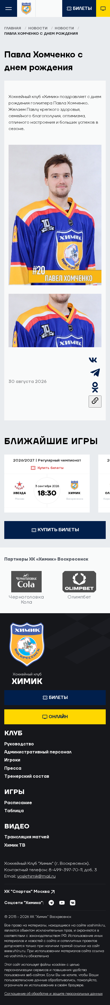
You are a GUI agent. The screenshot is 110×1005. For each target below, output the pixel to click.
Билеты (82, 8)
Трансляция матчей (26, 837)
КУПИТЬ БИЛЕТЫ (58, 530)
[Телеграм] (95, 377)
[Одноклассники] (95, 392)
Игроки (12, 760)
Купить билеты (50, 468)
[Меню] (8, 8)
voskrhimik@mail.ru (36, 876)
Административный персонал (38, 752)
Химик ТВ (14, 845)
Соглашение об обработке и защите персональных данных (53, 994)
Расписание (18, 802)
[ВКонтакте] (93, 363)
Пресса (12, 768)
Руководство (19, 744)
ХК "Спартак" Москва (27, 891)
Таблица (14, 811)
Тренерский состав (26, 776)
